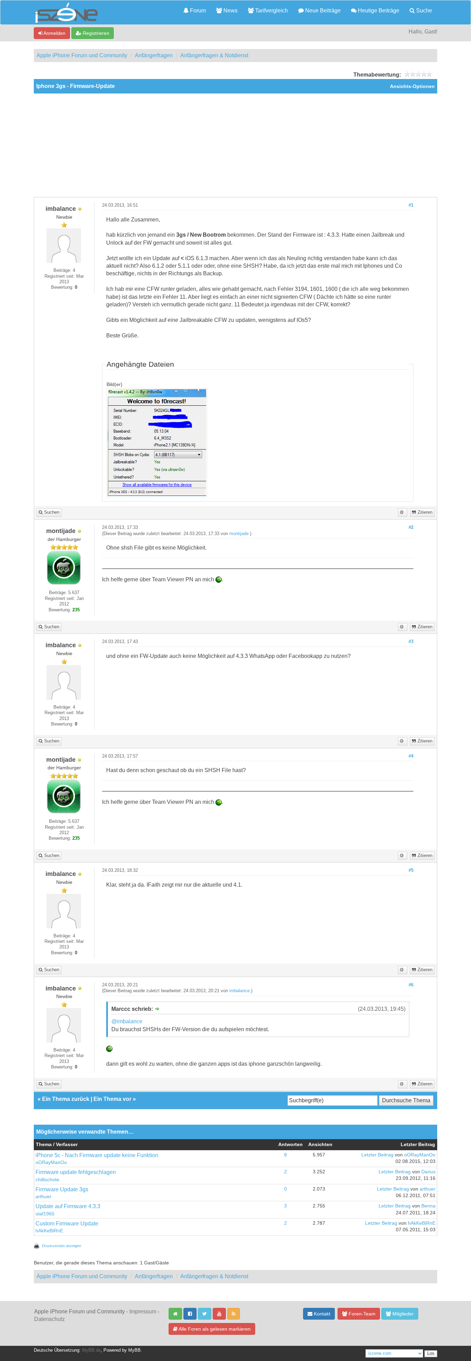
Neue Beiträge (322, 10)
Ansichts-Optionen (412, 86)
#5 (411, 870)
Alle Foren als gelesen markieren (214, 1329)
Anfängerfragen (154, 55)
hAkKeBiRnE (49, 1230)
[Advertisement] (235, 145)
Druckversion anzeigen (61, 1246)
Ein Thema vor (112, 1099)
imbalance (239, 990)
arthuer (43, 1196)
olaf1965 (45, 1213)
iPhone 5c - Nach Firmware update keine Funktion (97, 1155)
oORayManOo (51, 1162)
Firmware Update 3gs (62, 1189)
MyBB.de (91, 1350)
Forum (197, 10)
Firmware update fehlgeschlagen (76, 1172)
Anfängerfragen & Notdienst (214, 55)
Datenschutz (49, 1319)
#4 (411, 756)
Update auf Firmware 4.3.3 (68, 1206)
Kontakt (321, 1313)
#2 (411, 527)
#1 (411, 205)
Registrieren (95, 33)
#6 (411, 985)
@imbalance (126, 1021)
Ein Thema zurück (65, 1099)
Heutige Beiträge (378, 10)
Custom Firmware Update (67, 1223)
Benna (428, 1206)
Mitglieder (402, 1313)
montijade (239, 533)
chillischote (47, 1179)
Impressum (142, 1311)
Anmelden (54, 33)
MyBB (134, 1350)
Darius (428, 1171)
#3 (411, 641)
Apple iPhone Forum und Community (82, 55)
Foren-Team (361, 1313)
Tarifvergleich (271, 10)
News (230, 10)
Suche (423, 10)
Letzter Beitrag (377, 1154)
